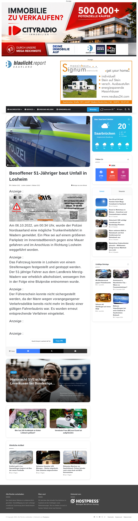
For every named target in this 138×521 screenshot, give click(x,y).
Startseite (111, 517)
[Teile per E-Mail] (75, 351)
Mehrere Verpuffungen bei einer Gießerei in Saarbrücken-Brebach (119, 310)
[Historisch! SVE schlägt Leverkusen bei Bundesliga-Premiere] (101, 223)
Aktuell (13, 372)
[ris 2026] (48, 220)
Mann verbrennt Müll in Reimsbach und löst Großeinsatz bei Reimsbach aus (31, 381)
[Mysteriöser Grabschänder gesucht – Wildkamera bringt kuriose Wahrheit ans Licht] (101, 246)
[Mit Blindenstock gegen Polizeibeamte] (103, 273)
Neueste (122, 191)
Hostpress (46, 517)
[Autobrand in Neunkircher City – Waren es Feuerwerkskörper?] (121, 273)
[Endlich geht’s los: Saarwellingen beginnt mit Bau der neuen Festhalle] (21, 457)
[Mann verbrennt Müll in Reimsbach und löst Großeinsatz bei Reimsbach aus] (101, 233)
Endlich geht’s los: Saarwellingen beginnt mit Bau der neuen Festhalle (20, 468)
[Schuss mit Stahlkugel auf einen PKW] (103, 297)
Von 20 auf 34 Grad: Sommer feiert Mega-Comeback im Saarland (117, 201)
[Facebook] (28, 351)
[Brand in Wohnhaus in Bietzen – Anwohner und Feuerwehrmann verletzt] (101, 213)
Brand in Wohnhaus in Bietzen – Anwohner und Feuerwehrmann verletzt (118, 212)
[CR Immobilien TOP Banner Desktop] (69, 29)
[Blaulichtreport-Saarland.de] (26, 64)
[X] (52, 351)
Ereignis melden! (46, 109)
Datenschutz (128, 517)
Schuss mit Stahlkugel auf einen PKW (103, 306)
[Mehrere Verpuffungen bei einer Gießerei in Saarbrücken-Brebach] (121, 298)
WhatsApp (93, 109)
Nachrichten (14, 109)
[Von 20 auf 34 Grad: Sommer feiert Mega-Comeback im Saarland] (101, 202)
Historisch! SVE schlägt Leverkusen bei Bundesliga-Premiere (117, 222)
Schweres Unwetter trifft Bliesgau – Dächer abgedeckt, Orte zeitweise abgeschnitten (47, 468)
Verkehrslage (64, 109)
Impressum (118, 517)
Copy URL (59, 341)
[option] (48, 380)
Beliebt (102, 191)
